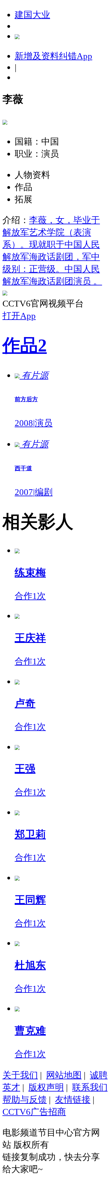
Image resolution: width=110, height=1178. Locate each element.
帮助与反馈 (24, 1099)
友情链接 (72, 1099)
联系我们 (90, 1087)
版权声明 (46, 1087)
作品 (24, 345)
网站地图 (64, 1075)
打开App (19, 316)
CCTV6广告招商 (34, 1112)
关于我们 (20, 1075)
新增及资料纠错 (53, 56)
